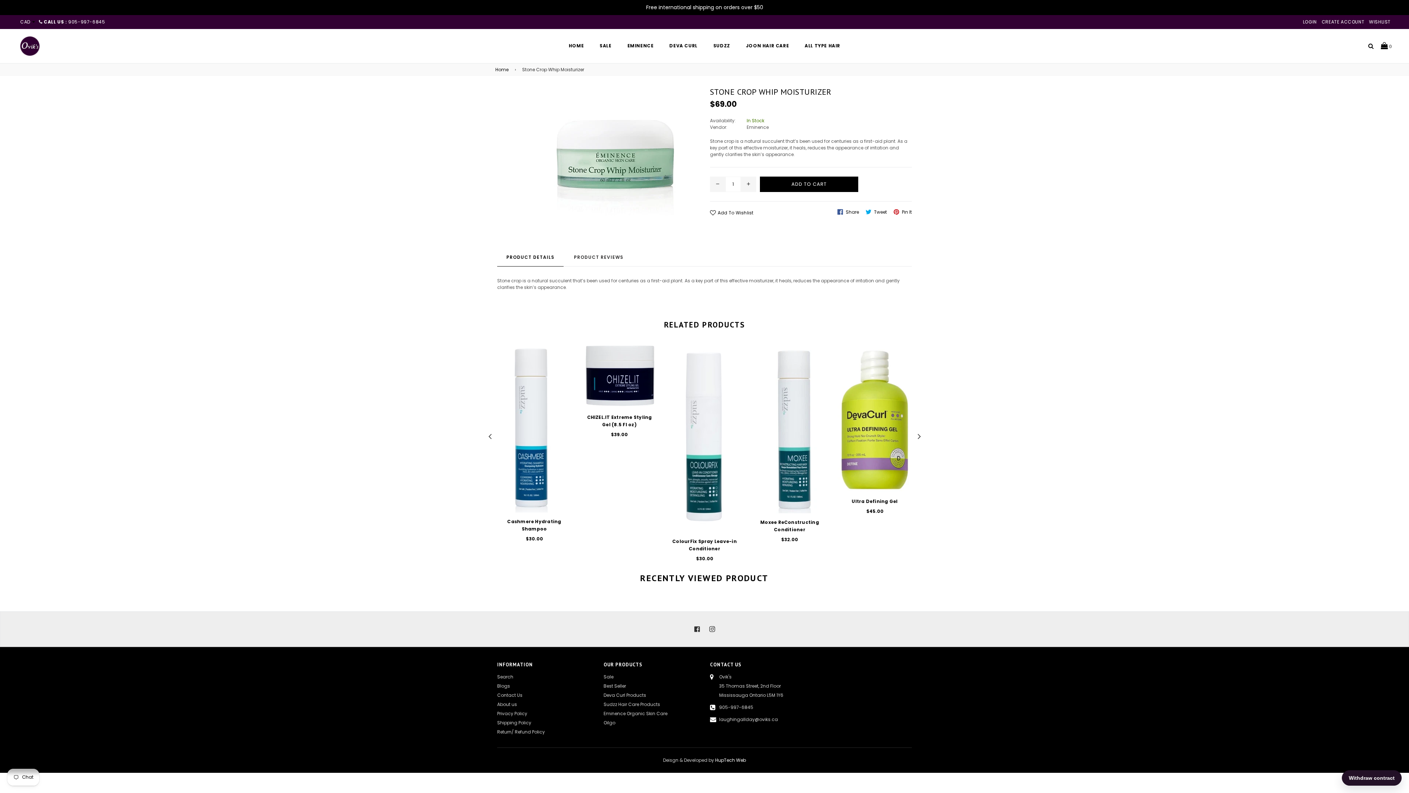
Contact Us (510, 695)
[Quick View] (563, 361)
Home (502, 69)
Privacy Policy (512, 713)
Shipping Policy (514, 723)
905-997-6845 (736, 707)
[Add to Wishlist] (563, 376)
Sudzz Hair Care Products (632, 704)
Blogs (503, 686)
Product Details (530, 257)
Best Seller (615, 686)
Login (1310, 22)
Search (505, 677)
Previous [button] (490, 435)
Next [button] (919, 435)
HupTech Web (730, 760)
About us (507, 704)
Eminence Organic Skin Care (635, 713)
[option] (528, 447)
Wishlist (1380, 22)
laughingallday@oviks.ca (748, 719)
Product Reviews (598, 257)
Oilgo (609, 723)
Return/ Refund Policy (521, 732)
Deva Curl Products (625, 695)
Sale (609, 677)
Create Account (1343, 22)
